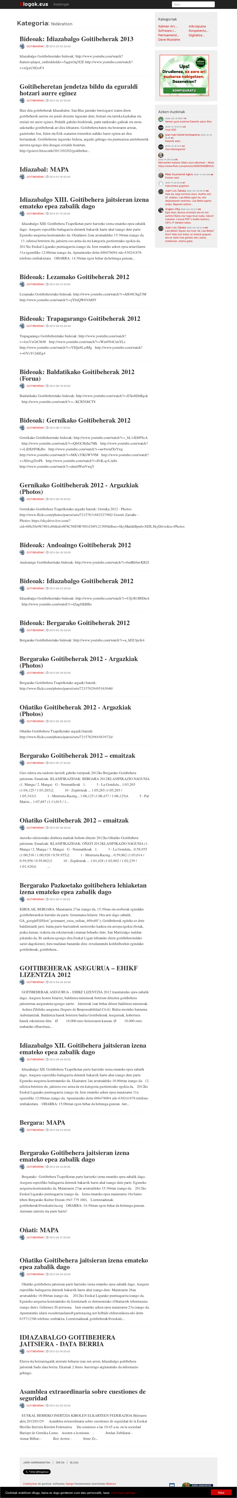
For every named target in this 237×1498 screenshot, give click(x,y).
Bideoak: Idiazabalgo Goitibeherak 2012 (76, 580)
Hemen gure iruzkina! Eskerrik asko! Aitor (188, 121)
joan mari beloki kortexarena (182, 135)
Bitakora (111, 1483)
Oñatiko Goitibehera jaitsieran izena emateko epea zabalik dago (84, 1263)
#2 (184, 126)
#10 (206, 227)
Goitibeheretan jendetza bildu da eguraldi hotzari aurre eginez (79, 89)
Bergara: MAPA (42, 1122)
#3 (172, 137)
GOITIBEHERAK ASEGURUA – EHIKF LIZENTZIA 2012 (79, 971)
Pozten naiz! (172, 177)
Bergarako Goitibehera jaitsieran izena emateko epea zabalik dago (74, 1156)
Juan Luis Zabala (175, 190)
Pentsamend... (168, 35)
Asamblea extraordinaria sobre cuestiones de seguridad (83, 1394)
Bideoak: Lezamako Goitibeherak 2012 (74, 276)
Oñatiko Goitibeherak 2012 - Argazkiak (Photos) (75, 710)
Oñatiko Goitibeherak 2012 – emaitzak (74, 820)
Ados (221, 1492)
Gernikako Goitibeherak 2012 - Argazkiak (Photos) (79, 488)
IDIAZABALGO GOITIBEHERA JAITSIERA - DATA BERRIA (68, 1340)
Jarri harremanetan (36, 1462)
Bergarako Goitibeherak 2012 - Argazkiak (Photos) (79, 662)
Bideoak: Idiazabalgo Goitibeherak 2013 (76, 38)
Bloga (74, 1462)
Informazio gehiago (123, 1492)
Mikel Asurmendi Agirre (179, 174)
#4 (183, 146)
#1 (185, 118)
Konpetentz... (199, 30)
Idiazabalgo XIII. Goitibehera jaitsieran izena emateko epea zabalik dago (84, 203)
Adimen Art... (167, 26)
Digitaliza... (197, 35)
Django (70, 1483)
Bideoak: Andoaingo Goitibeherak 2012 (75, 545)
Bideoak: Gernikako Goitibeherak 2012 (75, 420)
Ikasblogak (61, 4)
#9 (199, 209)
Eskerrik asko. (173, 140)
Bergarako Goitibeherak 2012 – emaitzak (77, 755)
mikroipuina (197, 26)
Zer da (60, 1462)
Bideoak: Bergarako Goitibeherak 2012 (75, 622)
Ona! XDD (170, 129)
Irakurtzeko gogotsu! (177, 185)
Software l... (167, 30)
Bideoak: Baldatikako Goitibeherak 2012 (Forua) (77, 375)
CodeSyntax (30, 1483)
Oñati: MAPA (39, 1230)
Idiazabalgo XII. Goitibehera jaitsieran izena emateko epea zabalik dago (83, 1048)
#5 (176, 159)
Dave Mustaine (169, 39)
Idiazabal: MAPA (44, 169)
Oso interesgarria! (175, 149)
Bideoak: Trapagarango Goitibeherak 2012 (80, 318)
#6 (212, 174)
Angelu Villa (172, 209)
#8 (207, 190)
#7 (184, 182)
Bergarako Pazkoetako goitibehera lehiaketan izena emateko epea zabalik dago (83, 888)
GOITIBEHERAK (36, 46)
